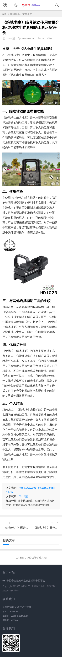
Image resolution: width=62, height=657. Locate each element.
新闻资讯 (15, 14)
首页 (4, 14)
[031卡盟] (31, 5)
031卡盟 (23, 496)
